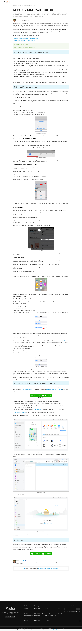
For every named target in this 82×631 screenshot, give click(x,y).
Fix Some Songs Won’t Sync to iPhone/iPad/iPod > (24, 40)
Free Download (36, 395)
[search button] (78, 1)
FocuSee (26, 620)
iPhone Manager (18, 5)
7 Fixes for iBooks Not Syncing (20, 45)
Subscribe (78, 608)
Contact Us (60, 610)
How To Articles (47, 613)
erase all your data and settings (59, 340)
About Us (59, 608)
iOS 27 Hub (47, 608)
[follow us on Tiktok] (14, 617)
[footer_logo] (10, 610)
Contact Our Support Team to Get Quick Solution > (48, 568)
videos (54, 409)
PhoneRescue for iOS (28, 615)
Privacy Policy (55, 629)
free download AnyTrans (20, 412)
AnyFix (25, 618)
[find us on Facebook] (6, 617)
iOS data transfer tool (27, 389)
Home (14, 5)
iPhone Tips (36, 618)
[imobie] (8, 2)
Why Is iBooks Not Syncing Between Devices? (23, 44)
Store (65, 1)
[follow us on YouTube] (10, 617)
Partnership (60, 613)
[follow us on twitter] (8, 617)
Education (46, 618)
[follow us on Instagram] (12, 617)
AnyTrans (63, 388)
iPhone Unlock (37, 608)
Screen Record (37, 615)
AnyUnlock (26, 608)
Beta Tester (47, 620)
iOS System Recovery (38, 613)
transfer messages (37, 409)
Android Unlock (37, 610)
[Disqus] (41, 586)
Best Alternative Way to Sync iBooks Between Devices (25, 47)
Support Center (48, 610)
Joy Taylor (19, 20)
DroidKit (25, 610)
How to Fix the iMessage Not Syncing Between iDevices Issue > (27, 38)
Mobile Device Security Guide (50, 615)
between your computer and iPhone (54, 389)
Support (75, 1)
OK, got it (61, 629)
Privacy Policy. (73, 613)
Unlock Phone (37, 620)
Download (70, 1)
